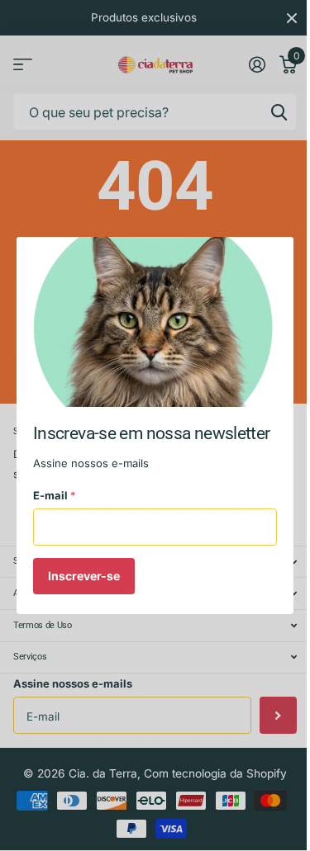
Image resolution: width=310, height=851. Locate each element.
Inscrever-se (84, 575)
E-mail (54, 495)
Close (275, 255)
